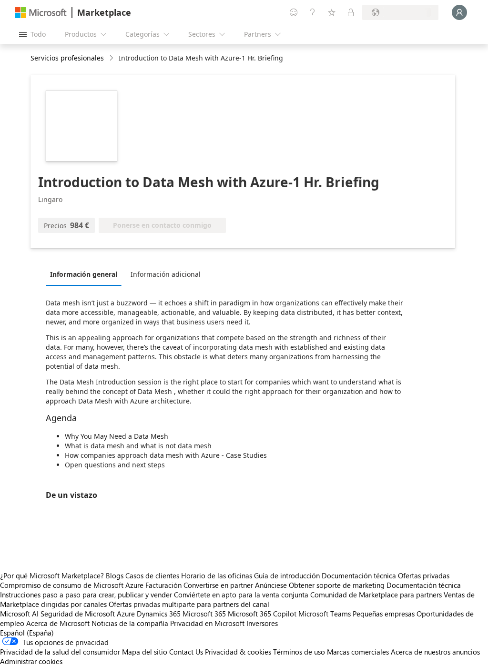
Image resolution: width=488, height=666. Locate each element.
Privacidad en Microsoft (207, 623)
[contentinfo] (112, 58)
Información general (83, 274)
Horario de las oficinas (216, 575)
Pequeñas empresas (384, 613)
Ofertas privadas (423, 575)
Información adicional (166, 274)
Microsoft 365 (204, 613)
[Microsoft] (41, 12)
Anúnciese (271, 585)
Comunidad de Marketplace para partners (376, 594)
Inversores (262, 623)
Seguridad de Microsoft (78, 613)
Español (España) (27, 632)
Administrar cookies (31, 661)
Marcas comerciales (358, 651)
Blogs (114, 575)
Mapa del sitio (144, 651)
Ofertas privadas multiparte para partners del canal (189, 604)
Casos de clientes (152, 575)
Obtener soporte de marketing (337, 585)
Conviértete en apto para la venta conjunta (241, 594)
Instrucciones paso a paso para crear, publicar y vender (86, 594)
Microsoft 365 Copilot (262, 613)
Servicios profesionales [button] (67, 57)
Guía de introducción (287, 575)
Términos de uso (299, 651)
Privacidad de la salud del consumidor (60, 651)
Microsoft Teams (324, 613)
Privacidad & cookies (238, 651)
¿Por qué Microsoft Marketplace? (52, 575)
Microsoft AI (19, 613)
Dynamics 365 (159, 613)
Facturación (163, 585)
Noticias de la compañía (130, 623)
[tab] (86, 273)
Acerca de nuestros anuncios (435, 651)
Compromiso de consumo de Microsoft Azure (72, 585)
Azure (126, 613)
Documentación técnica (359, 575)
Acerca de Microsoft (58, 623)
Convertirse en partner (218, 585)
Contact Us (186, 651)
